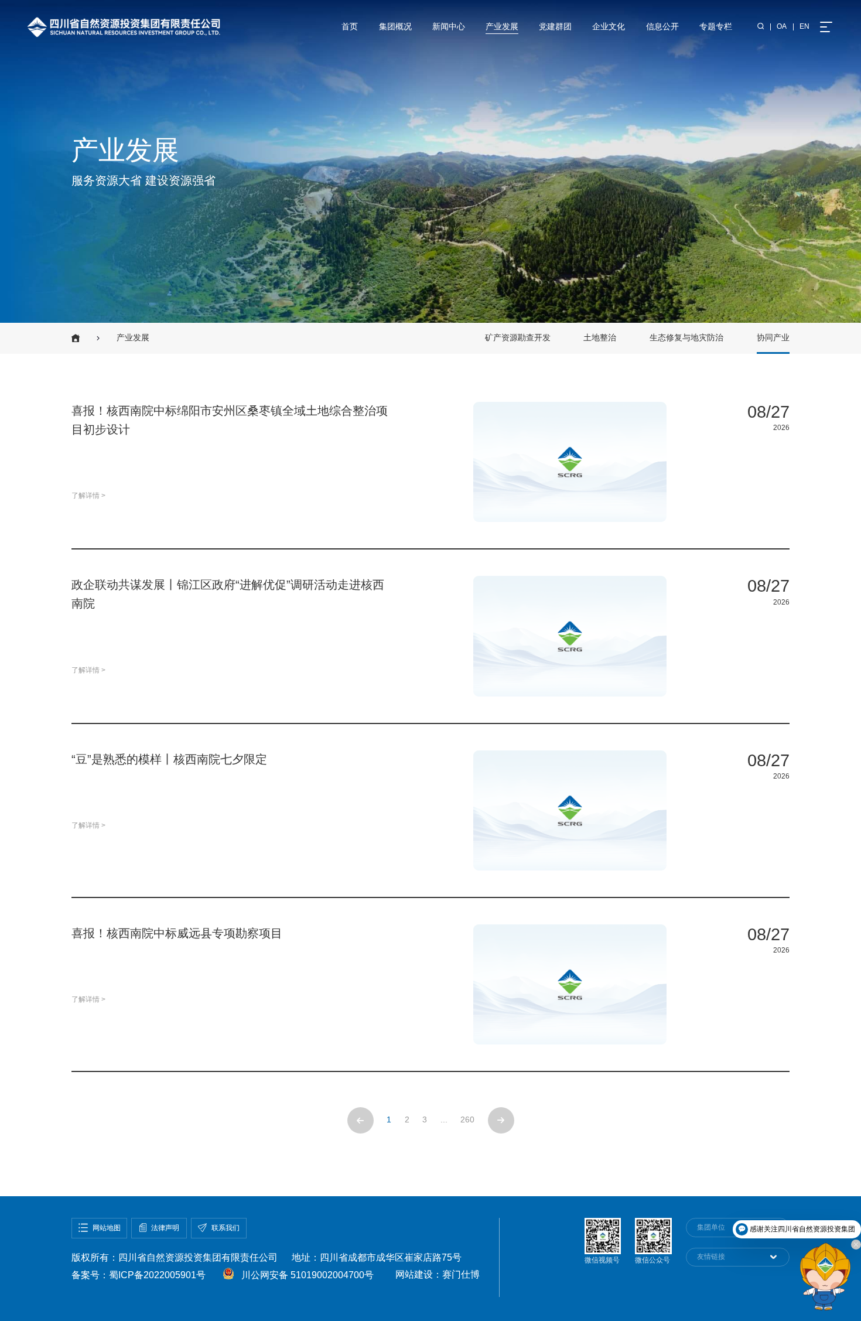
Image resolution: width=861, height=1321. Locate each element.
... (443, 1119)
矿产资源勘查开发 (518, 337)
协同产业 (773, 337)
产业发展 (502, 26)
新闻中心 (448, 26)
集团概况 (395, 26)
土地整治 (599, 337)
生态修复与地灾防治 (686, 337)
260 (467, 1119)
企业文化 (608, 26)
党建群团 (555, 26)
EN (804, 26)
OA (782, 26)
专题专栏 (715, 26)
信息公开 (662, 26)
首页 (349, 26)
